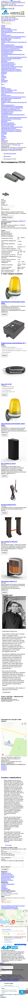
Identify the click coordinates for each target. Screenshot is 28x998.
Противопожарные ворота (8, 64)
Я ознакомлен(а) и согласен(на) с (9, 980)
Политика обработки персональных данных (13, 906)
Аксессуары (7, 60)
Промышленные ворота (7, 44)
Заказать (4, 314)
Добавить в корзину (7, 217)
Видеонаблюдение (6, 39)
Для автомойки (5, 46)
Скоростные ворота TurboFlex (12, 47)
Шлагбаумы (4, 61)
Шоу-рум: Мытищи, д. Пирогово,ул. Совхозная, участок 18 (9, 19)
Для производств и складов (12, 48)
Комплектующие (5, 40)
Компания (3, 73)
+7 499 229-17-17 (5, 1)
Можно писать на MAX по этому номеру (12, 969)
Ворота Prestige (5, 29)
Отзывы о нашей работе (7, 884)
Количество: (4, 205)
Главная (3, 25)
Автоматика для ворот (10, 153)
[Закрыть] (1, 86)
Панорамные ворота (6, 53)
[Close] (0, 965)
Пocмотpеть (3, 997)
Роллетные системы (6, 31)
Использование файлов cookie (9, 907)
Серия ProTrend (9, 51)
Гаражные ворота (6, 28)
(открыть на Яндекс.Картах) (15, 149)
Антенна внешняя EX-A (8, 505)
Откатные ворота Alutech (8, 36)
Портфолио (4, 81)
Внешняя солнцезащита (7, 62)
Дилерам (3, 76)
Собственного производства (13, 38)
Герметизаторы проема (7, 66)
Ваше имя (3, 852)
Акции (2, 79)
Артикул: (3, 202)
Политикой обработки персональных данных (12, 978)
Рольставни (4, 32)
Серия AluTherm (5, 54)
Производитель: (5, 209)
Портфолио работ (6, 889)
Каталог (3, 27)
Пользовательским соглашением (9, 980)
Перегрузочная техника (7, 65)
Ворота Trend (13, 29)
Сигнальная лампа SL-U (9, 581)
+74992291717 (22, 221)
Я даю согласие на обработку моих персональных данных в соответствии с (12, 976)
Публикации (4, 888)
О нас (2, 75)
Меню (3, 6)
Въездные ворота (6, 35)
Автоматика (4, 55)
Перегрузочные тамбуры (13, 69)
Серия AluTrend (20, 54)
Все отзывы (8, 845)
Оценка (3, 859)
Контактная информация (8, 855)
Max (10, 222)
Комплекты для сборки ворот (9, 42)
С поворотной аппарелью (11, 70)
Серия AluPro (12, 54)
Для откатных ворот (6, 57)
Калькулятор (4, 80)
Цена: (2, 199)
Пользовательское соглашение (9, 908)
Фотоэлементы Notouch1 (9, 542)
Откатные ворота (14, 50)
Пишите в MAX (16, 1)
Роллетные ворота (13, 32)
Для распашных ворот (18, 57)
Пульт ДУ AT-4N (6, 384)
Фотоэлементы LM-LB (8, 463)
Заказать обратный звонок (16, 5)
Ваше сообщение (5, 866)
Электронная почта (6, 853)
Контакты (4, 77)
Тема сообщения (5, 857)
